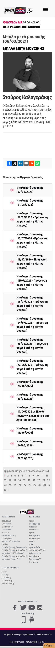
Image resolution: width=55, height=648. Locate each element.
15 (14, 480)
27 (25, 485)
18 (29, 480)
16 (19, 480)
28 (29, 485)
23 (5, 485)
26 (20, 485)
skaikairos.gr (7, 580)
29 (34, 485)
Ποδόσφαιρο (34, 524)
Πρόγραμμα (6, 521)
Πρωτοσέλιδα (34, 547)
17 (24, 480)
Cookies (5, 544)
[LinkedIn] (20, 163)
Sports (32, 532)
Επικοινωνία (6, 530)
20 (38, 480)
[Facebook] (9, 163)
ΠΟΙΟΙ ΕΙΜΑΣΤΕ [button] (8, 517)
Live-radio (33, 562)
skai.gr (4, 571)
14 (10, 480)
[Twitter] (15, 163)
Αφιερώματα (34, 556)
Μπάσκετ (33, 527)
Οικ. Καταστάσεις (9, 535)
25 (15, 485)
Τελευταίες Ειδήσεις (37, 550)
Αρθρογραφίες (35, 553)
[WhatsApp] (37, 163)
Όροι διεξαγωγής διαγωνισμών (14, 547)
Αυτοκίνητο (34, 530)
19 (34, 480)
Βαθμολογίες (34, 538)
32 (49, 485)
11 (42, 475)
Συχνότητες (6, 524)
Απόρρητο (49, 645)
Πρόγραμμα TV (35, 559)
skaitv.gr (5, 574)
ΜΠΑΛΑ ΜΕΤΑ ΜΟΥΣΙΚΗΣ (23, 48)
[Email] (26, 163)
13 (5, 480)
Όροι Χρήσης (7, 538)
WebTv (31, 541)
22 (48, 480)
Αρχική (31, 521)
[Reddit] (32, 163)
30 (39, 485)
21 (44, 480)
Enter (31, 544)
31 (44, 485)
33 (5, 489)
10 (37, 475)
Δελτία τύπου (7, 527)
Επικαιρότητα (34, 535)
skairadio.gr (7, 577)
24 (10, 485)
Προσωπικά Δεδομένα (11, 541)
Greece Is (5, 532)
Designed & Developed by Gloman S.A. (19, 634)
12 (47, 475)
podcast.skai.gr (8, 583)
